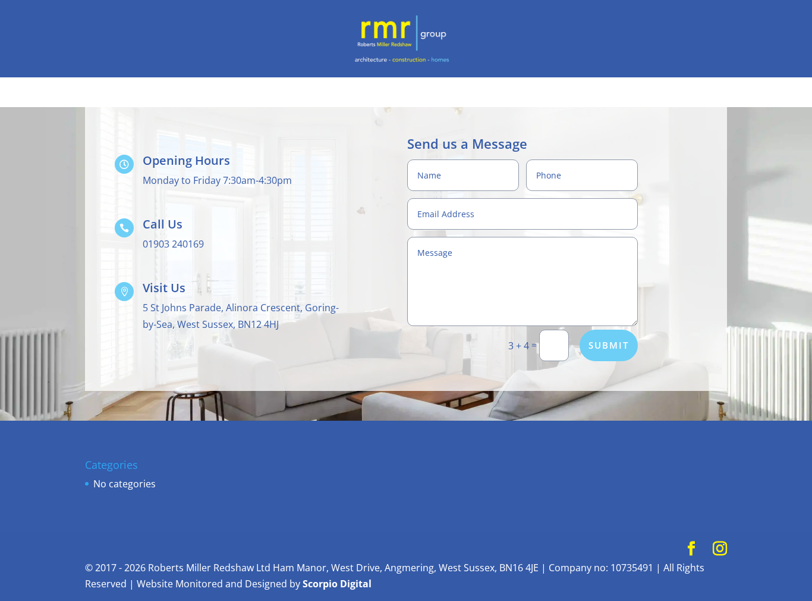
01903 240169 (173, 244)
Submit (608, 345)
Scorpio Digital (337, 583)
